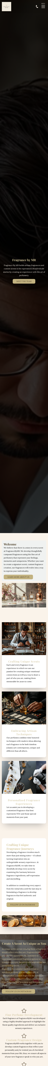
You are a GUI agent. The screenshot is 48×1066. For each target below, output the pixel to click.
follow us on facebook (22, 904)
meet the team (24, 281)
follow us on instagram (18, 991)
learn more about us (18, 577)
